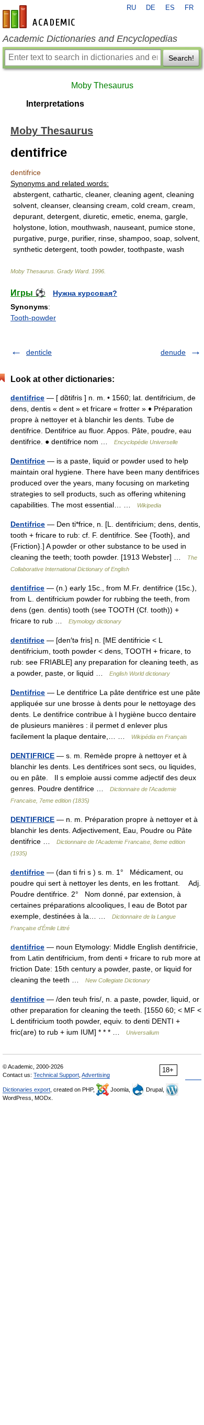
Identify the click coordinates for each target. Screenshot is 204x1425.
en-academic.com (40, 16)
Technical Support (56, 1075)
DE (150, 7)
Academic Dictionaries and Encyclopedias (90, 38)
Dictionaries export (26, 1089)
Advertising (96, 1075)
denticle (39, 352)
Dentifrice (27, 461)
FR (189, 7)
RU (131, 7)
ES (170, 7)
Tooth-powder (33, 318)
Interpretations (55, 103)
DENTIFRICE (32, 755)
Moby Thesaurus (102, 85)
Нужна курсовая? (85, 293)
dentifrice (27, 397)
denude (173, 352)
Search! (181, 58)
